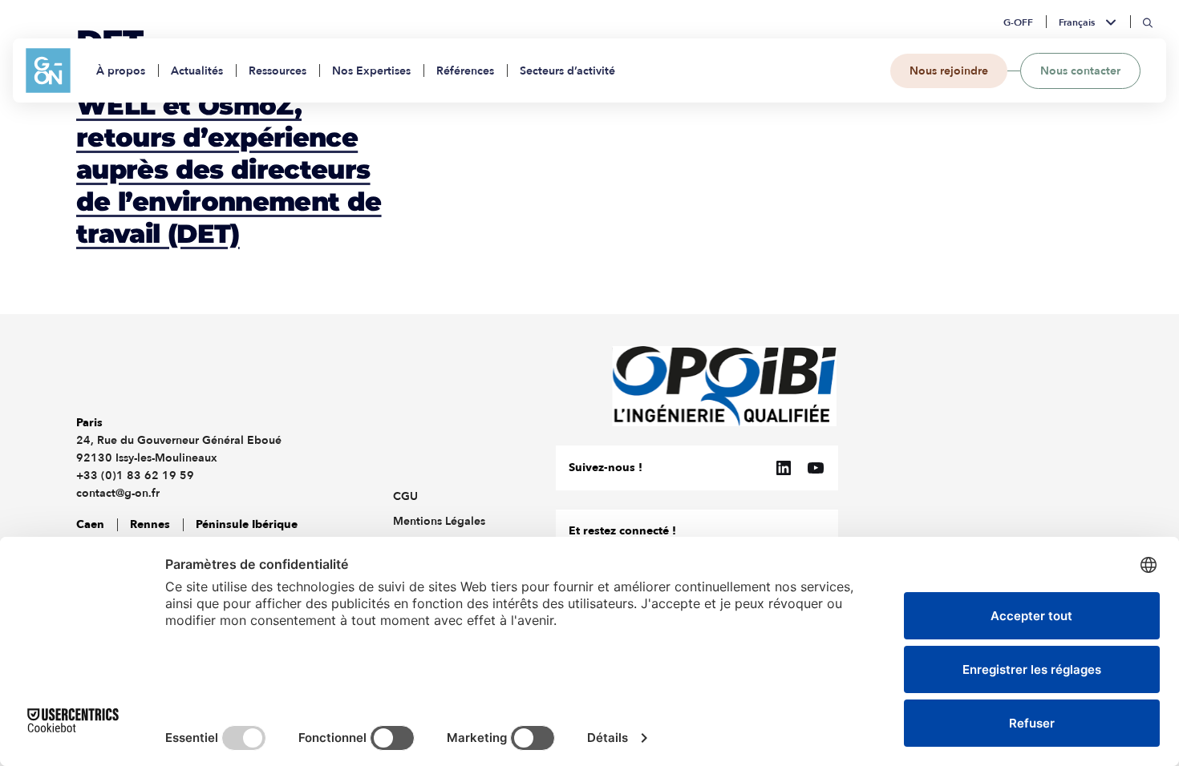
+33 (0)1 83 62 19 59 (135, 475)
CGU (405, 496)
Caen (90, 524)
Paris (89, 422)
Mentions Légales (439, 521)
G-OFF (1018, 22)
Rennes (150, 524)
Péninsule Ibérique (247, 524)
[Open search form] (1148, 23)
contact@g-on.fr (118, 493)
